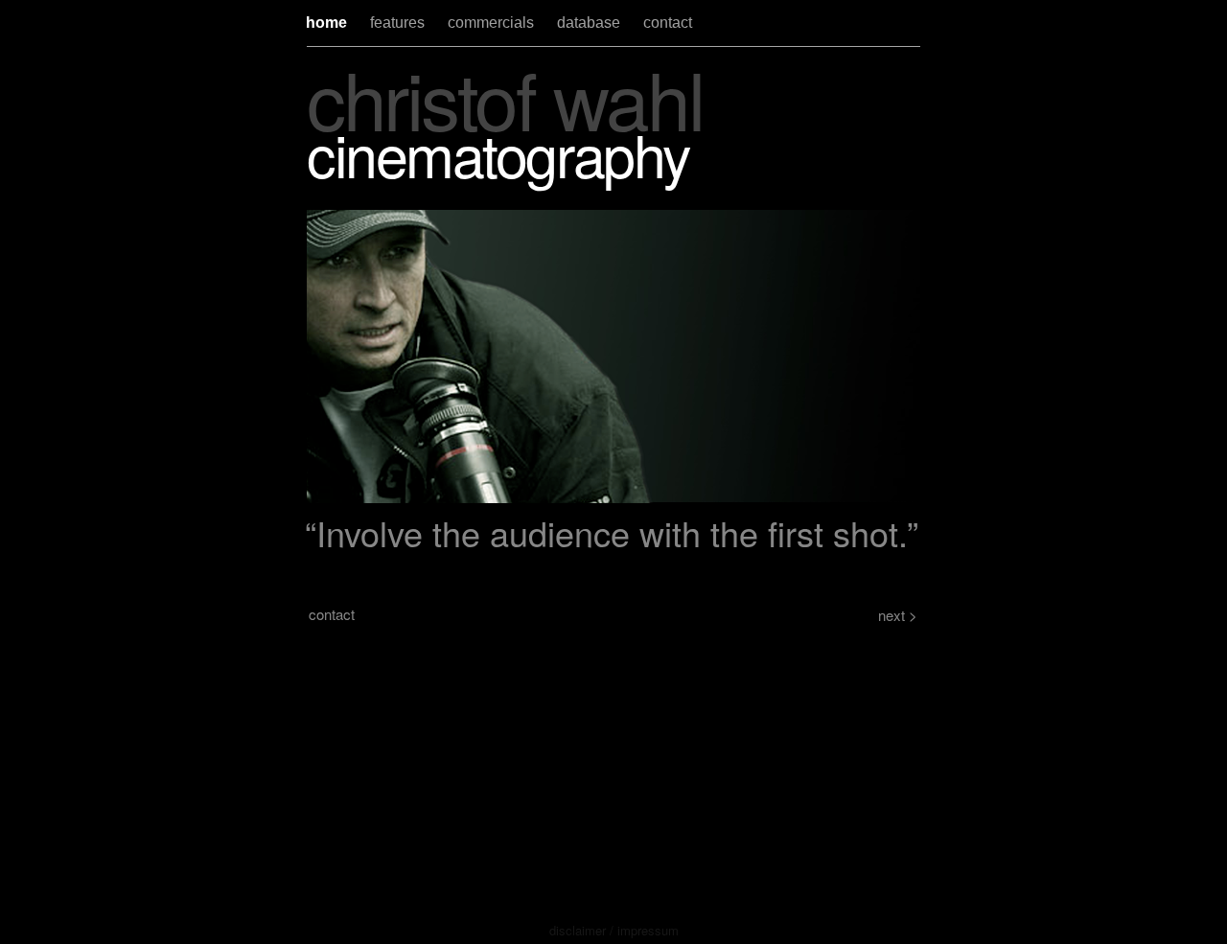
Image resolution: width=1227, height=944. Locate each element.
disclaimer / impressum (614, 930)
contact (667, 22)
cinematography (498, 153)
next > (897, 615)
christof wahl (504, 97)
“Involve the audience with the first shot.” (611, 532)
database (590, 22)
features (399, 22)
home (328, 22)
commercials (493, 22)
